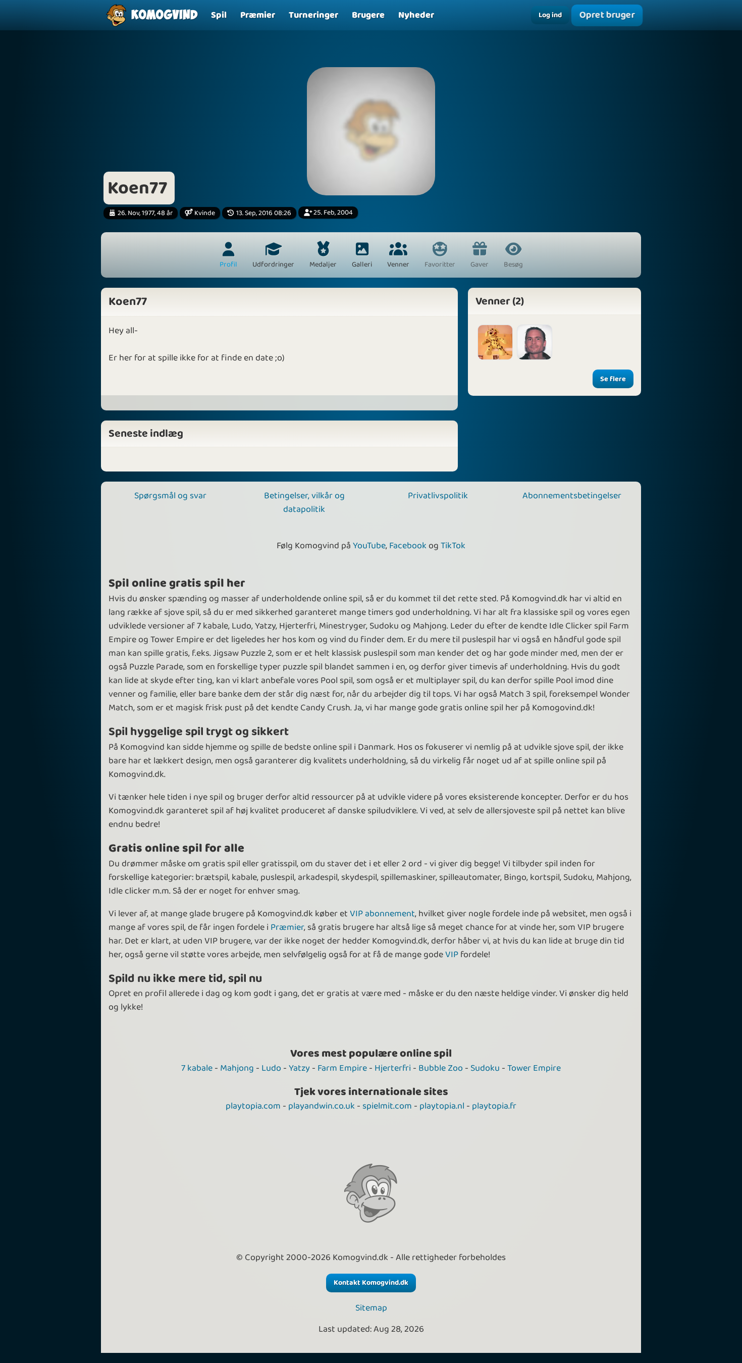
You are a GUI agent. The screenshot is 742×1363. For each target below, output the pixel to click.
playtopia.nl (441, 1106)
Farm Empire (342, 1068)
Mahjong (237, 1068)
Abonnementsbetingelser (571, 496)
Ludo (271, 1068)
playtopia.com (253, 1106)
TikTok (453, 546)
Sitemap (371, 1308)
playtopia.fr (494, 1106)
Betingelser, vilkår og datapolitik (304, 502)
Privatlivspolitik (438, 496)
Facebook (408, 546)
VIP (451, 955)
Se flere (613, 379)
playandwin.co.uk (321, 1106)
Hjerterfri (393, 1068)
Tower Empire (534, 1068)
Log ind (550, 15)
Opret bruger (607, 15)
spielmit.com (387, 1106)
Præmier (287, 927)
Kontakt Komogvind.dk (371, 1283)
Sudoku (485, 1068)
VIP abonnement (382, 914)
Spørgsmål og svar (170, 496)
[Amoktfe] (534, 342)
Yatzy (299, 1068)
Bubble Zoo (440, 1068)
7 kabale (197, 1068)
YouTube (369, 546)
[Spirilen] (495, 342)
